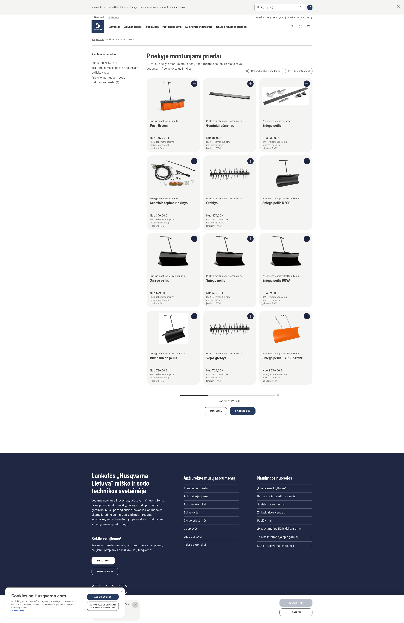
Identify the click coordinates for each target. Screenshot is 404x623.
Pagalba (260, 17)
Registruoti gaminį (276, 17)
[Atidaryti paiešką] (292, 26)
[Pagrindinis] (98, 26)
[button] (114, 26)
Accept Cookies (102, 597)
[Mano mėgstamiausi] (308, 26)
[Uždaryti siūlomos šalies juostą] (398, 6)
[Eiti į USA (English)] (309, 7)
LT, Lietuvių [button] (113, 17)
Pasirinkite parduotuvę (300, 17)
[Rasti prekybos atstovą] (300, 26)
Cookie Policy (18, 610)
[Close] (121, 591)
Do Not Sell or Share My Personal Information (103, 606)
